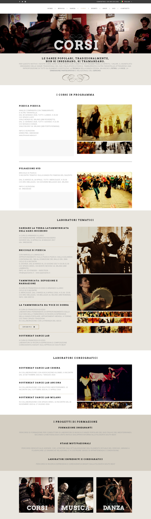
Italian (127, 1)
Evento (28, 327)
